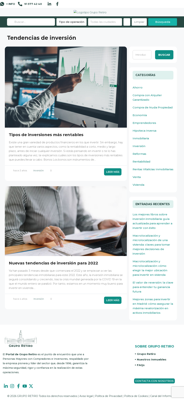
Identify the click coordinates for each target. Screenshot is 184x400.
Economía (140, 115)
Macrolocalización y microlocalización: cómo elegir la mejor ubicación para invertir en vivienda (150, 268)
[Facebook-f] (57, 4)
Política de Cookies (136, 396)
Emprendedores (144, 123)
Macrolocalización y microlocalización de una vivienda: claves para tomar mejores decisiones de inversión (151, 244)
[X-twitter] (31, 386)
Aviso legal (86, 396)
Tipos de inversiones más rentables (46, 134)
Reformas (139, 154)
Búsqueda (162, 22)
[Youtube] (25, 386)
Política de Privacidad (108, 396)
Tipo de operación (71, 22)
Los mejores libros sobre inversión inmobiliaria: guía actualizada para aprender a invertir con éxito (152, 221)
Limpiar (139, 22)
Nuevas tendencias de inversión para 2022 (53, 263)
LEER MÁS (112, 171)
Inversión (38, 170)
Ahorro (137, 87)
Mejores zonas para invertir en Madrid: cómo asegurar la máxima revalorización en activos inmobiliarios (153, 306)
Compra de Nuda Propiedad (153, 107)
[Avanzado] (126, 22)
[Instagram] (12, 386)
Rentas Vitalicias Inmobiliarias (153, 169)
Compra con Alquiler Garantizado (147, 97)
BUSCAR (164, 54)
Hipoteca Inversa (144, 130)
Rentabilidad (141, 161)
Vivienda (138, 184)
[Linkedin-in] (49, 4)
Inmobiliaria (141, 138)
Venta (137, 177)
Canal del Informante (163, 396)
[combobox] (105, 22)
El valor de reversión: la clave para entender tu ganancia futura (153, 287)
